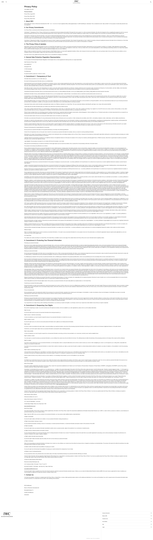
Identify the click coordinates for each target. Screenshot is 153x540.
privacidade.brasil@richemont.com (31, 468)
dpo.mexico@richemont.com (62, 384)
